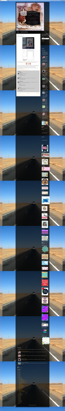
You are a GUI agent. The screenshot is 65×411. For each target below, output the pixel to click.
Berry (20, 77)
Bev (19, 87)
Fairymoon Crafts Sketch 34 (22, 391)
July (19, 396)
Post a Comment (20, 90)
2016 (18, 371)
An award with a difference (21, 387)
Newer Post (19, 93)
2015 (18, 372)
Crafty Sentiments (24, 62)
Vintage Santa (20, 383)
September (20, 394)
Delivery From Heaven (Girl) (46, 114)
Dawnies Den (23, 5)
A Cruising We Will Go (21, 390)
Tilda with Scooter (46, 63)
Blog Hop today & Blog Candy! (46, 106)
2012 (18, 375)
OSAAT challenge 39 (21, 386)
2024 (18, 370)
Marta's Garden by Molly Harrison (46, 79)
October (20, 393)
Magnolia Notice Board (46, 71)
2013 (18, 374)
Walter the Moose (46, 99)
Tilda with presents (21, 388)
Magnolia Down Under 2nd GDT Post (46, 57)
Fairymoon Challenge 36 (21, 385)
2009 (18, 403)
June (19, 397)
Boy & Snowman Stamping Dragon (22, 382)
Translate (47, 39)
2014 (18, 373)
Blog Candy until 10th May (46, 92)
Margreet (20, 72)
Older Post (38, 93)
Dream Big (20, 392)
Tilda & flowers (20, 384)
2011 (18, 376)
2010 (18, 377)
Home (28, 93)
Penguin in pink (20, 389)
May (19, 398)
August (20, 395)
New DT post (43, 51)
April (19, 399)
